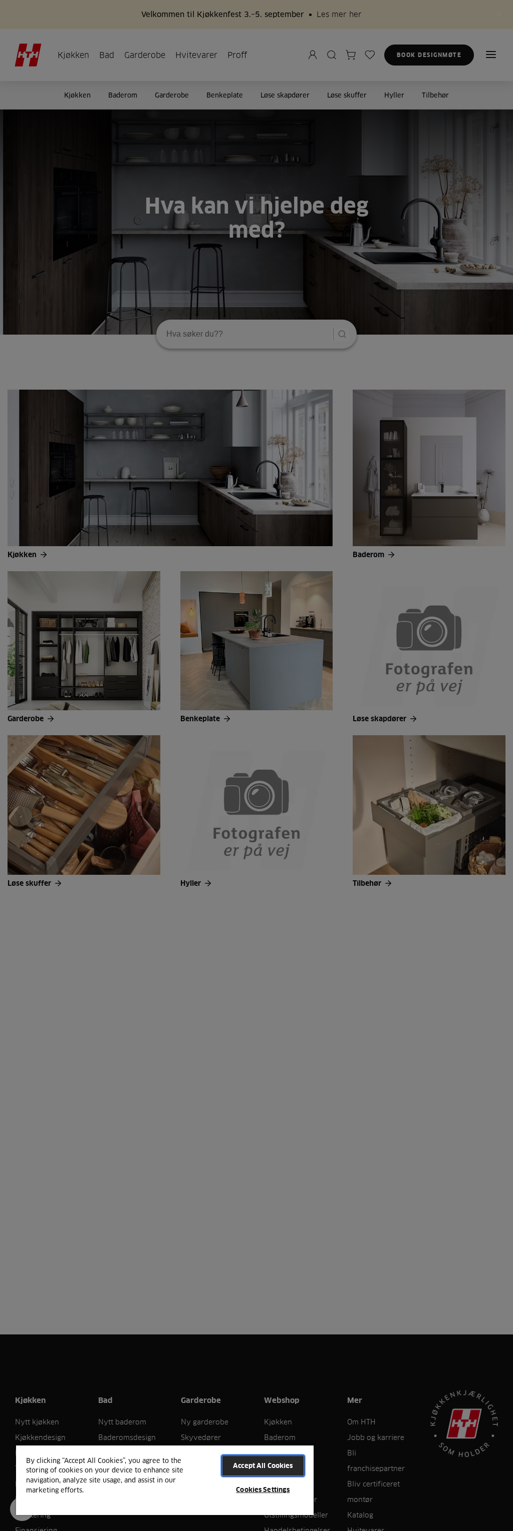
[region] (165, 1479)
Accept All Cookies (263, 1465)
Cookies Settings (263, 1489)
